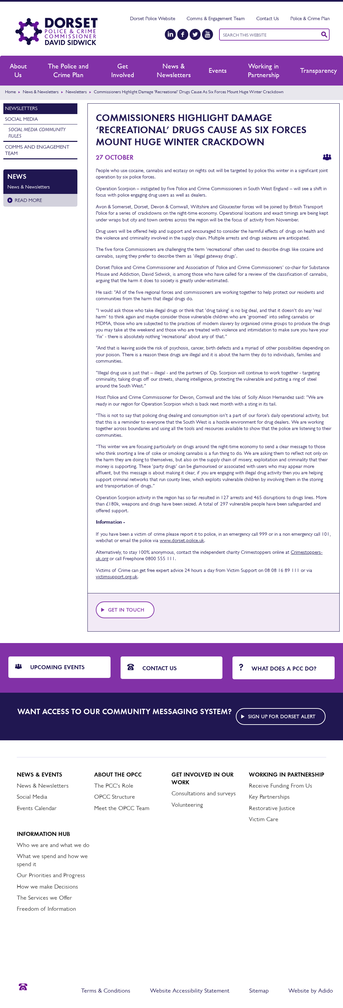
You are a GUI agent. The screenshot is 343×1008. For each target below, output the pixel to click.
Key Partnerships (269, 796)
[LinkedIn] (170, 34)
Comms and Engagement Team (37, 150)
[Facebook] (182, 34)
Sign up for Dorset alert (282, 716)
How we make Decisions (47, 886)
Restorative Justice (272, 808)
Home (10, 91)
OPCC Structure (114, 796)
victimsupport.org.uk (116, 576)
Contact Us (267, 18)
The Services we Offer (44, 897)
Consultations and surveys (204, 793)
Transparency (318, 70)
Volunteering (187, 804)
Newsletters (76, 91)
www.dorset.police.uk (182, 540)
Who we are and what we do (53, 845)
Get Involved (122, 70)
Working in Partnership (263, 70)
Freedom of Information (46, 908)
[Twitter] (195, 34)
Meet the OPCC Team (121, 808)
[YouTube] (207, 34)
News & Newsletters (174, 70)
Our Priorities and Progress (51, 875)
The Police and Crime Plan (68, 70)
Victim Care (263, 819)
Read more (28, 200)
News (16, 176)
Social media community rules (36, 132)
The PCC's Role (113, 785)
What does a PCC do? (283, 668)
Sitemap (259, 990)
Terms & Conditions (105, 990)
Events (218, 70)
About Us (18, 70)
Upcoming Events (56, 667)
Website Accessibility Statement (189, 990)
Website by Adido (310, 990)
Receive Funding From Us (280, 785)
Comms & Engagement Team (216, 18)
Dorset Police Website (152, 18)
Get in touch (126, 610)
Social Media (21, 119)
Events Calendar (37, 808)
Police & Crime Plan (310, 18)
